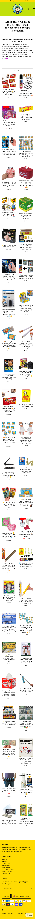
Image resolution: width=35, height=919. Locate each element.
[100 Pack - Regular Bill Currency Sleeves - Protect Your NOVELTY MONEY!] (9, 811)
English (6, 896)
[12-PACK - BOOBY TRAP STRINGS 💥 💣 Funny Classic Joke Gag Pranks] (9, 397)
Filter (17, 70)
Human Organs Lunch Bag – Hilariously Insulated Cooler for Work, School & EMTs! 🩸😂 (26, 184)
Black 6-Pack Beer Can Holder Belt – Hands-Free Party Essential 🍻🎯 (9, 791)
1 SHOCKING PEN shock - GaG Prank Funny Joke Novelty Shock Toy (9, 277)
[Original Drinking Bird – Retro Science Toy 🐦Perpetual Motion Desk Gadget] (26, 523)
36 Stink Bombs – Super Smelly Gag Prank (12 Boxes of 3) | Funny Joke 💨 (26, 117)
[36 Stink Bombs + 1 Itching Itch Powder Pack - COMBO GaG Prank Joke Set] (26, 236)
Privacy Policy (6, 863)
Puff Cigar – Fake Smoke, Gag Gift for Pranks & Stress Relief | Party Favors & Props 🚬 (9, 567)
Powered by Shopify (23, 913)
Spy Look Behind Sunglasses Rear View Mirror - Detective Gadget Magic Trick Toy (9, 628)
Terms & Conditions (8, 869)
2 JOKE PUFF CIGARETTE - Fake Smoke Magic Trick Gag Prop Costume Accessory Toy (26, 345)
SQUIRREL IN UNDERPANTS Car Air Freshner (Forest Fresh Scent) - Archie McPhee (26, 821)
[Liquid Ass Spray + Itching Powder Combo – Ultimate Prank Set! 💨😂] (26, 780)
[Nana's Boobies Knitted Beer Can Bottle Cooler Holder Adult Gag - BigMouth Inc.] (9, 173)
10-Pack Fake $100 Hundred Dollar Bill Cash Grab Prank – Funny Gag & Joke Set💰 (9, 753)
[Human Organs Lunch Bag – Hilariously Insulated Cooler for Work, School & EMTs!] (26, 172)
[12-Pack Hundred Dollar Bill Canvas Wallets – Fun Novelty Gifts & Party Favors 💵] (26, 713)
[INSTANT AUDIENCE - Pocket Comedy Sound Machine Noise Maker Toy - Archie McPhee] (9, 142)
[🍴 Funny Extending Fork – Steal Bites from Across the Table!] (26, 680)
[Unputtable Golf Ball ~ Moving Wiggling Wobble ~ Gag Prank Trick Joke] (26, 204)
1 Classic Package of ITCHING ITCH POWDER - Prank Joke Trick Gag (9, 376)
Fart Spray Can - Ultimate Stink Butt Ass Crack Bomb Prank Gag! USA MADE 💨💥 (26, 93)
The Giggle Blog (6, 873)
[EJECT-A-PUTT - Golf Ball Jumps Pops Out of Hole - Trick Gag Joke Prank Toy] (9, 587)
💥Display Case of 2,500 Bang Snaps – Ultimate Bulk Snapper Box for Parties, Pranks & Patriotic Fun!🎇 (26, 503)
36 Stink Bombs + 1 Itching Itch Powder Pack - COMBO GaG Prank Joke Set (26, 247)
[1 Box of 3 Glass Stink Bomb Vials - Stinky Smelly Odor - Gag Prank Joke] (26, 461)
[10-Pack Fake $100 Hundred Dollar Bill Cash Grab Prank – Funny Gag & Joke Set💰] (9, 743)
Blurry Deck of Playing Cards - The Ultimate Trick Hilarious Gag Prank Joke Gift (26, 761)
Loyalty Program (7, 871)
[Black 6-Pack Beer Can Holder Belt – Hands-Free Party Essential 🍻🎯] (9, 780)
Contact (4, 861)
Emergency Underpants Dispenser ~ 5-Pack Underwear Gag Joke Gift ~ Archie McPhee (9, 693)
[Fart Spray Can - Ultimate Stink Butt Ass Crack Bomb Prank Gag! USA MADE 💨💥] (26, 81)
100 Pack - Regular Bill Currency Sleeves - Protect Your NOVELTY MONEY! (9, 822)
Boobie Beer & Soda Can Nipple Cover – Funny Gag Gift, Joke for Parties (9, 123)
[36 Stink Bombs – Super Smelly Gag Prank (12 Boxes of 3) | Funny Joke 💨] (26, 109)
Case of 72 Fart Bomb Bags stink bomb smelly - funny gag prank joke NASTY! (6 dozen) (26, 308)
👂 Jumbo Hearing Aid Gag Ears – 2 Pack (9, 245)
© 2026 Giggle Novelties (9, 913)
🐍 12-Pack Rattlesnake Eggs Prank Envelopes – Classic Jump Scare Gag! (9, 658)
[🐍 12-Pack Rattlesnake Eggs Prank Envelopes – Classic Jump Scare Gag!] (9, 647)
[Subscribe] (31, 888)
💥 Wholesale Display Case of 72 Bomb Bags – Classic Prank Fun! (9, 723)
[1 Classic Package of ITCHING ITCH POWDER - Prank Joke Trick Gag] (9, 365)
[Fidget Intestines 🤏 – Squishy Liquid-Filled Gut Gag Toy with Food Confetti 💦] (9, 524)
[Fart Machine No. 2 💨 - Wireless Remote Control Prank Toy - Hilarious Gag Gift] (26, 364)
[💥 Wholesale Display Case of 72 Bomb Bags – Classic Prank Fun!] (9, 713)
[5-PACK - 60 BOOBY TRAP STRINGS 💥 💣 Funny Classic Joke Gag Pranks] (9, 81)
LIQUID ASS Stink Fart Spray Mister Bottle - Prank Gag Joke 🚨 (9, 214)
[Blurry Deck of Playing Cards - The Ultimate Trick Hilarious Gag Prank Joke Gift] (26, 747)
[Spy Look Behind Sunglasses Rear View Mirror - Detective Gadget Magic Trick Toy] (9, 618)
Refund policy (6, 865)
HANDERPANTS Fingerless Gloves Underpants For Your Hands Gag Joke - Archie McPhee (26, 440)
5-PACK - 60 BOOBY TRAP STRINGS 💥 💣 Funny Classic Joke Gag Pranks (9, 92)
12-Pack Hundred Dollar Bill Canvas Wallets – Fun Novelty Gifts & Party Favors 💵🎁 (26, 725)
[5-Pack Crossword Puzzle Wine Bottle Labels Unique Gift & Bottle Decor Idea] (26, 649)
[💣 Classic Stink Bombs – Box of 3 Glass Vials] (26, 396)
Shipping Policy (6, 867)
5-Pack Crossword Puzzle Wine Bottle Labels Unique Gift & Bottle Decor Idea (26, 660)
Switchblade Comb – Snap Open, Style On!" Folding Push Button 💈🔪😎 (8, 475)
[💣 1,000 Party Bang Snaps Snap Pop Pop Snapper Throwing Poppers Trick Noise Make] (26, 618)
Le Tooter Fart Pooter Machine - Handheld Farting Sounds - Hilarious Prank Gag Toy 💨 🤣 (8, 313)
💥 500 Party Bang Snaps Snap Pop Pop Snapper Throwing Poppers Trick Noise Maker (9, 441)
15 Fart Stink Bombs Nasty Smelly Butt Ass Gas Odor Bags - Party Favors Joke (26, 154)
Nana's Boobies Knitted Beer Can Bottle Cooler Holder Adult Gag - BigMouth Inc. (9, 184)
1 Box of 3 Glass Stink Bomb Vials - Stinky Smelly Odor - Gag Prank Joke (26, 470)
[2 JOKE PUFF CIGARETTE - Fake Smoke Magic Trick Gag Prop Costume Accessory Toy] (26, 333)
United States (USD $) (22, 896)
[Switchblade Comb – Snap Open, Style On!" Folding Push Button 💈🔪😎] (9, 464)
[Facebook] (2, 910)
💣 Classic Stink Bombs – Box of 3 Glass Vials (26, 405)
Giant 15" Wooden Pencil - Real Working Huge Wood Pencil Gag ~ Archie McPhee (26, 601)
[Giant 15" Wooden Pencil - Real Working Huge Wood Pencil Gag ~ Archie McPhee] (26, 588)
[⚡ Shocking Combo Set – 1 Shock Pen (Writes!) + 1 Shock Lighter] (9, 494)
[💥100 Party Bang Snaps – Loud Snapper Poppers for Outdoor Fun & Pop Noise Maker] (9, 333)
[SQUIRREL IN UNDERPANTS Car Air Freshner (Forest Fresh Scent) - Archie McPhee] (26, 810)
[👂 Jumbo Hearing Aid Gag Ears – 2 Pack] (9, 236)
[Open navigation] (2, 9)
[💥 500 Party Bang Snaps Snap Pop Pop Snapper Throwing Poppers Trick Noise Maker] (9, 429)
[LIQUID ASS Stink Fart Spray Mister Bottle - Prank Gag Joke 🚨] (9, 204)
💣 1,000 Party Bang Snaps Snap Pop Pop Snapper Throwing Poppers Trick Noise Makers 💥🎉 (26, 629)
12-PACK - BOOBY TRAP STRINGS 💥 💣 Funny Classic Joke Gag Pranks (9, 409)
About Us (4, 859)
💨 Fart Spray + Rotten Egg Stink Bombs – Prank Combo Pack (26, 564)
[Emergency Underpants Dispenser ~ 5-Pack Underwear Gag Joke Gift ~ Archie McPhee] (9, 681)
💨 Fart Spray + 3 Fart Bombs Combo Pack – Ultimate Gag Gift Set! (26, 276)
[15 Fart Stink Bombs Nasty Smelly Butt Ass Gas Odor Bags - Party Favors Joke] (26, 143)
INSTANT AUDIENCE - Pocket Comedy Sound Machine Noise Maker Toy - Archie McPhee (9, 152)
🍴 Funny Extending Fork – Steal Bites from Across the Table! (26, 690)
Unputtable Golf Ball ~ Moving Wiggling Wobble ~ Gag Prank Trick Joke (26, 216)
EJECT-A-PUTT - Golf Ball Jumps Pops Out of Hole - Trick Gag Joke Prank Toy (9, 598)
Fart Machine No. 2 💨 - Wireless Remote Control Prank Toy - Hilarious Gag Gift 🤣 (26, 373)
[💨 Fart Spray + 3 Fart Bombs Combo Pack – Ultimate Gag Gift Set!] (26, 266)
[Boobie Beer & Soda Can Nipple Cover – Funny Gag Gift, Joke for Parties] (9, 112)
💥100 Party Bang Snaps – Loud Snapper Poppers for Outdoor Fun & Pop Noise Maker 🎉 (9, 345)
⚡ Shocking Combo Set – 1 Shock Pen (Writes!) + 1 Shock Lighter (9, 505)
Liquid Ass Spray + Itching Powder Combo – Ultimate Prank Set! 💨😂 (26, 792)
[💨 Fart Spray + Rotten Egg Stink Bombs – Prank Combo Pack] (26, 554)
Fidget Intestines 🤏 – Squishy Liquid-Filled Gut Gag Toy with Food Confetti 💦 (9, 535)
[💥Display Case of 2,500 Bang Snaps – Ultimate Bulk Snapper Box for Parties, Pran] (26, 492)
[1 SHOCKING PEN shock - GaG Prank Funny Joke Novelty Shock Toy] (9, 266)
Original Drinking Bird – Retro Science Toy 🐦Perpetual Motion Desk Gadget (26, 534)
